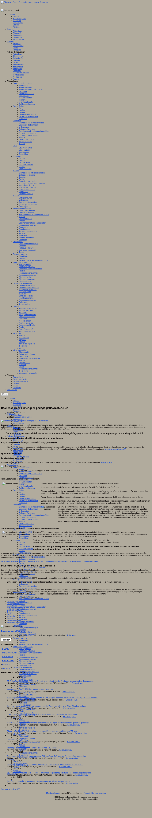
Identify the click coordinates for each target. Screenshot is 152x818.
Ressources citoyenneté (28, 657)
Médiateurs (17, 461)
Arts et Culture (18, 490)
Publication (23, 576)
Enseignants (18, 451)
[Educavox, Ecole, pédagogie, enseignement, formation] (24, 2)
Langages (17, 540)
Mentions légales (53, 793)
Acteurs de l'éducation (16, 436)
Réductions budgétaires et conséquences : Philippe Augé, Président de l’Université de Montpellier (46, 756)
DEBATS (5, 649)
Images (22, 605)
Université (11, 616)
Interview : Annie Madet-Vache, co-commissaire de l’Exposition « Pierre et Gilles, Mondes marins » (46, 706)
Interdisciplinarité (26, 486)
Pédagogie (17, 419)
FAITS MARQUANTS (10, 653)
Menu (4, 394)
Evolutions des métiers (28, 586)
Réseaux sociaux (20, 638)
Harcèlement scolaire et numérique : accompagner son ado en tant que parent (38, 781)
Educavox (71, 635)
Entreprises (23, 584)
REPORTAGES (8, 661)
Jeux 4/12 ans (24, 534)
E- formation (24, 511)
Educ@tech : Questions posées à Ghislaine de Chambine (30, 689)
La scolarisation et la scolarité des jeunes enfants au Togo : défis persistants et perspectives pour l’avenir (49, 773)
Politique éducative (26, 632)
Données (22, 642)
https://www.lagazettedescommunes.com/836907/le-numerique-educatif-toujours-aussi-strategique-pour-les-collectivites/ (49, 561)
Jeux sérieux (24, 536)
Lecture (22, 551)
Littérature (23, 503)
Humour (22, 544)
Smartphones (24, 613)
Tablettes (22, 617)
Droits (21, 563)
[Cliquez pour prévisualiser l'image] (24, 421)
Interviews (17, 405)
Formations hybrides (27, 517)
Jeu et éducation (25, 532)
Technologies (18, 423)
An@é (28, 635)
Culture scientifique (27, 669)
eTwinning (23, 624)
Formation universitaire (28, 519)
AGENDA (6, 668)
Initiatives (23, 484)
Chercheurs (18, 440)
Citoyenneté (24, 736)
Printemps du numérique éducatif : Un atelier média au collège (32, 748)
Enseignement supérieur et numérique (34, 515)
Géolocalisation (25, 603)
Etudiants (17, 455)
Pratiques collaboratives (28, 609)
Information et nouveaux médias (32, 567)
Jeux (15, 530)
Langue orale (24, 546)
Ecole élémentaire (14, 610)
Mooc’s (22, 521)
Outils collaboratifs (26, 524)
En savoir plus (106, 462)
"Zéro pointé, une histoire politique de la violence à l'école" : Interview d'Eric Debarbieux (42, 714)
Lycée (9, 614)
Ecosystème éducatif (15, 622)
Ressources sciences (27, 659)
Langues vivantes (26, 549)
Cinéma (22, 494)
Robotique (11, 618)
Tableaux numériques (28, 615)
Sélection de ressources (23, 647)
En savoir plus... (78, 683)
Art (20, 492)
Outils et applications (15, 602)
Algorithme (23, 640)
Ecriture (22, 542)
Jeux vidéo (23, 538)
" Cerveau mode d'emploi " (17, 739)
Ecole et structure (26, 695)
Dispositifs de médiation (28, 501)
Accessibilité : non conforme (95, 793)
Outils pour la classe (27, 488)
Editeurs (16, 444)
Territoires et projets (27, 728)
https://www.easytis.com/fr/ (115, 449)
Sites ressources (25, 526)
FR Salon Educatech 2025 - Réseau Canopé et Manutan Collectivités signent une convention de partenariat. (50, 681)
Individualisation (25, 482)
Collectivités (12, 606)
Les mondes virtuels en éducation (32, 607)
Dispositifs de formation (28, 509)
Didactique (17, 415)
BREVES (6, 664)
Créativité (23, 476)
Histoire (22, 655)
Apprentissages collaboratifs (30, 474)
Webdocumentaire (26, 622)
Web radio (23, 619)
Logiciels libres (25, 676)
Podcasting (23, 611)
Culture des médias (27, 559)
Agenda (16, 411)
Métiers (16, 580)
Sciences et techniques (22, 667)
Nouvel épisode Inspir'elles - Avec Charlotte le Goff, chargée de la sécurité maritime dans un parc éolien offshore (52, 698)
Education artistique (27, 651)
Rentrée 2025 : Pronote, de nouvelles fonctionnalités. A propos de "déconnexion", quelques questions (48, 723)
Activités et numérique (16, 608)
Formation (17, 505)
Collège (10, 612)
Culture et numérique (27, 499)
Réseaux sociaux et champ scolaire (33, 644)
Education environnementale (30, 653)
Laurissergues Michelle (24, 417)
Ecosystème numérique (28, 628)
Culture (22, 496)
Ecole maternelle (14, 620)
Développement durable (29, 672)
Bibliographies (25, 649)
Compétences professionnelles (31, 507)
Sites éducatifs (25, 661)
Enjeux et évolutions (27, 513)
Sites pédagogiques (27, 663)
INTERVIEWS (7, 657)
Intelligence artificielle (28, 674)
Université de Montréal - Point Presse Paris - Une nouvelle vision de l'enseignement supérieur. (45, 764)
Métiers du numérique (28, 588)
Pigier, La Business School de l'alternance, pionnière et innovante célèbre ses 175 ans (42, 731)
